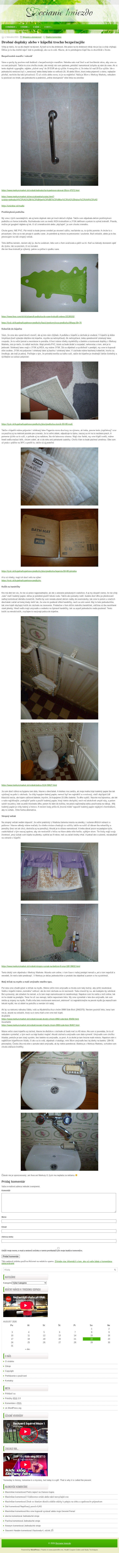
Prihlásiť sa (10, 1393)
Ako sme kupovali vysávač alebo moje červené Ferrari (50, 1511)
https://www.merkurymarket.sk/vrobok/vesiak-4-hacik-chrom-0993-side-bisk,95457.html (40, 1025)
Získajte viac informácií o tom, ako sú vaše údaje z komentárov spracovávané (57, 1262)
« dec (27, 1349)
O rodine (25, 27)
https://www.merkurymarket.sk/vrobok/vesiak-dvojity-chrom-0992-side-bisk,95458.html (40, 1019)
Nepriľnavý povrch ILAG (31, 1506)
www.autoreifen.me (56, 1550)
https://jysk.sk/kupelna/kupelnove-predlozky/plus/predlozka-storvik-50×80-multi (37, 424)
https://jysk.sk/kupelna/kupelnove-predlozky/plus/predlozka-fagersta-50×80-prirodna (39, 571)
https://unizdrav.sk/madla (13, 206)
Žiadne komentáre (53, 37)
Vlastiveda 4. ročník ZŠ (42, 1530)
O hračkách (11, 27)
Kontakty (9, 1380)
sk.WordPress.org (13, 1408)
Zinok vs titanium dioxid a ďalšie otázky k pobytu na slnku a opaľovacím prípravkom (64, 1502)
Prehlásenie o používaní (16, 1376)
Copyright (9, 1371)
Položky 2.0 (13, 1398)
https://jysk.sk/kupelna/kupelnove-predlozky (21, 580)
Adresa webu (7, 1237)
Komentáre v (13, 1403)
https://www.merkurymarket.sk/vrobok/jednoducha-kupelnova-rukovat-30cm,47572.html (40, 190)
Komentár (6, 1190)
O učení (37, 27)
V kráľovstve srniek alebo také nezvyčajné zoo (47, 1497)
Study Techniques (91, 1550)
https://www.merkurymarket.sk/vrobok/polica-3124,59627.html (29, 785)
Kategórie (7, 1283)
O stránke (9, 1361)
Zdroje (8, 1366)
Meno (4, 1217)
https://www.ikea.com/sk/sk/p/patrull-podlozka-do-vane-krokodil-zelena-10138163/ (38, 316)
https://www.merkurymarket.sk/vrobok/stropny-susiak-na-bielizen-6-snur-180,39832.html (41, 966)
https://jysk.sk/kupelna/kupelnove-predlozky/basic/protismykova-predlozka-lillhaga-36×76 (42, 323)
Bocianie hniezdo (63, 1543)
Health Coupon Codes (72, 1550)
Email (4, 1227)
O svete (48, 27)
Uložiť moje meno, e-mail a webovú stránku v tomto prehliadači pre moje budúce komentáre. (42, 1251)
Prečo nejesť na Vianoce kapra (40, 1492)
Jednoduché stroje (31, 1516)
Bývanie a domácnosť (32, 37)
